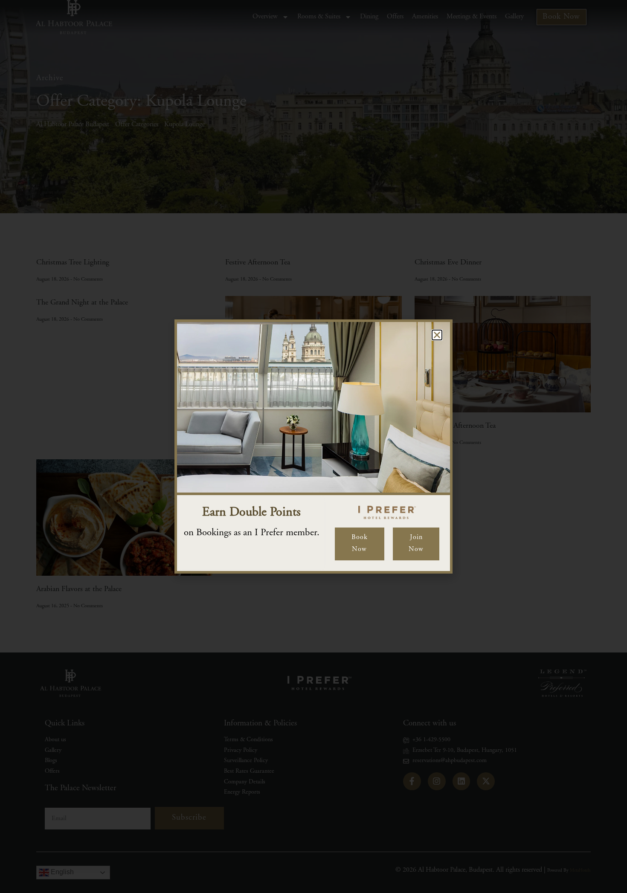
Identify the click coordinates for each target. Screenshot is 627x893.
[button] (437, 335)
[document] (313, 446)
